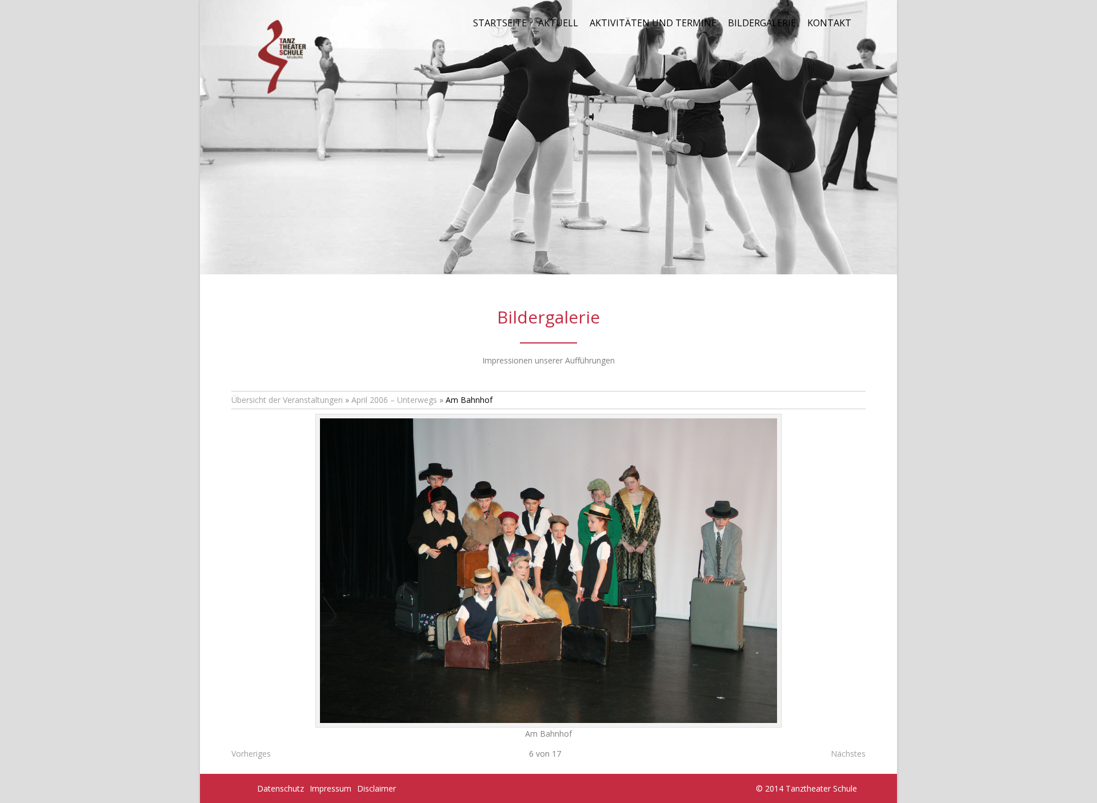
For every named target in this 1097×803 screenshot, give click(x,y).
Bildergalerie (762, 23)
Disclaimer (376, 788)
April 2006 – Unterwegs (394, 399)
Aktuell (558, 23)
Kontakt (829, 23)
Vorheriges (251, 753)
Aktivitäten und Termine (653, 23)
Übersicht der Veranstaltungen (287, 399)
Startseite (500, 23)
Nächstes (848, 753)
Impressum (330, 788)
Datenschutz (280, 788)
